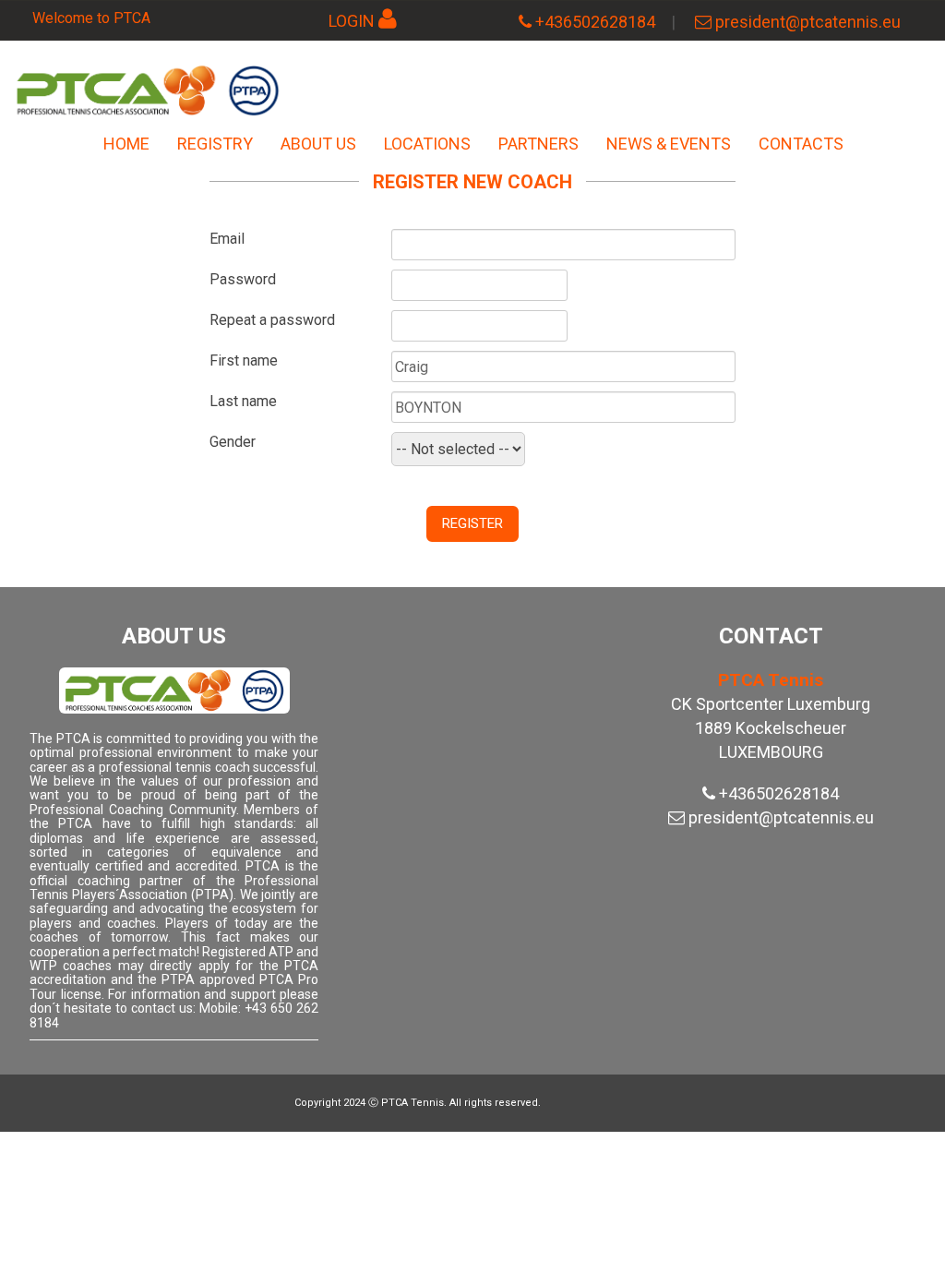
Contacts (801, 143)
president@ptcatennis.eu (808, 21)
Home (126, 143)
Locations (427, 143)
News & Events (668, 143)
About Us (318, 143)
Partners (538, 143)
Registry (215, 143)
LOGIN (352, 20)
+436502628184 (595, 21)
